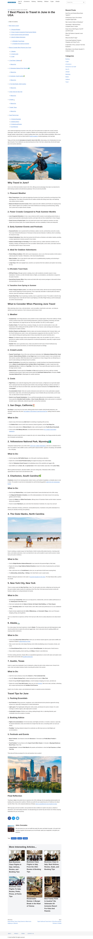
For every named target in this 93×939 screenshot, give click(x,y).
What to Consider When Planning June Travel (20, 47)
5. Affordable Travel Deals (18, 41)
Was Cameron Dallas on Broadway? (74, 22)
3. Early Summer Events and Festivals (19, 34)
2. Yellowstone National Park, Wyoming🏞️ (19, 68)
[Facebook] (9, 818)
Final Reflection (14, 126)
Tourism (25, 838)
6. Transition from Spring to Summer (20, 43)
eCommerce (27, 1)
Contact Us (31, 933)
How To (20, 1)
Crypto (52, 1)
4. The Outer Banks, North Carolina (17, 84)
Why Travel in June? (14, 25)
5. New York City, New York (15, 91)
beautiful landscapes (28, 656)
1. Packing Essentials (15, 119)
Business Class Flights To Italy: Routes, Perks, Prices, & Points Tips (15, 891)
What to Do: (13, 64)
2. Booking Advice (14, 121)
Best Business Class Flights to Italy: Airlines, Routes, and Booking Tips (15, 867)
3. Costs (12, 56)
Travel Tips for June (14, 115)
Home (9, 9)
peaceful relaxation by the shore (37, 576)
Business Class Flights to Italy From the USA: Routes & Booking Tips (34, 867)
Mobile (67, 76)
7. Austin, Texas (13, 107)
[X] (13, 818)
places (19, 838)
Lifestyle (57, 1)
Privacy (16, 933)
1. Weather (13, 51)
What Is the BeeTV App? (71, 37)
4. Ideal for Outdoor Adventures (17, 37)
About (9, 933)
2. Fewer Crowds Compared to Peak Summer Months (23, 32)
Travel (19, 3)
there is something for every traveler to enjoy (46, 803)
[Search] (83, 2)
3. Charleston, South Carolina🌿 (17, 76)
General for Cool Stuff (70, 66)
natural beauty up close (24, 641)
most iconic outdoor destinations (38, 445)
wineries (40, 683)
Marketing (40, 1)
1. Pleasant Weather (15, 29)
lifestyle (14, 838)
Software (46, 1)
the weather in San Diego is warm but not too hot (35, 411)
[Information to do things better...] (12, 2)
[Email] (17, 818)
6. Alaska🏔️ (12, 99)
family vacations (34, 136)
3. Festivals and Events (16, 124)
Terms (23, 933)
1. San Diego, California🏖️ (15, 60)
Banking (34, 1)
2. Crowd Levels (14, 54)
